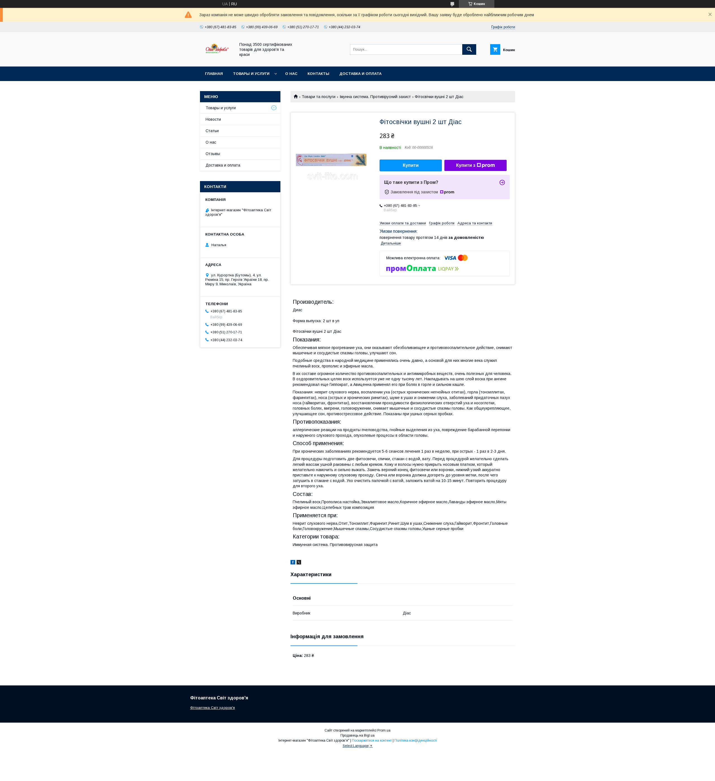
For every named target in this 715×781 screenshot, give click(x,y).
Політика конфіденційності (415, 740)
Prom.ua (383, 730)
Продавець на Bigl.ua (357, 735)
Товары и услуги (251, 74)
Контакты (318, 74)
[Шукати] (469, 49)
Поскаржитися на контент (372, 740)
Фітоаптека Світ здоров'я (212, 708)
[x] (299, 563)
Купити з (465, 165)
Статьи (212, 131)
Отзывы (213, 153)
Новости (213, 119)
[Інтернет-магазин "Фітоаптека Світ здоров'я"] (216, 59)
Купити (411, 165)
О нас (291, 74)
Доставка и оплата (360, 74)
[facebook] (292, 563)
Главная (214, 74)
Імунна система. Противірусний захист (375, 96)
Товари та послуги (318, 96)
